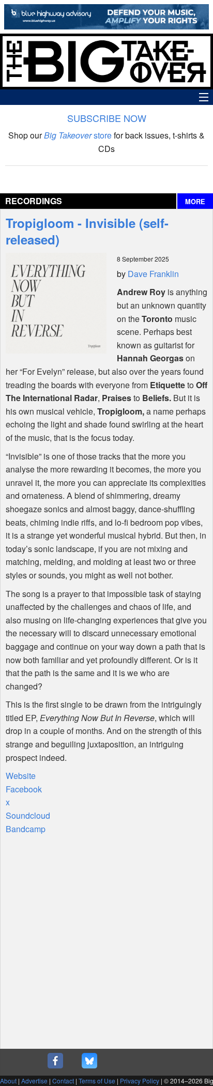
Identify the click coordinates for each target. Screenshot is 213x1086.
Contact (63, 1080)
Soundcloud (28, 815)
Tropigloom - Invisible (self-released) (87, 231)
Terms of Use (97, 1080)
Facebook (24, 789)
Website (21, 776)
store (78, 135)
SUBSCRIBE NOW (106, 118)
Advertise (34, 1080)
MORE (195, 201)
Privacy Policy (139, 1080)
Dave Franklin (153, 274)
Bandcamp (25, 829)
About (8, 1080)
